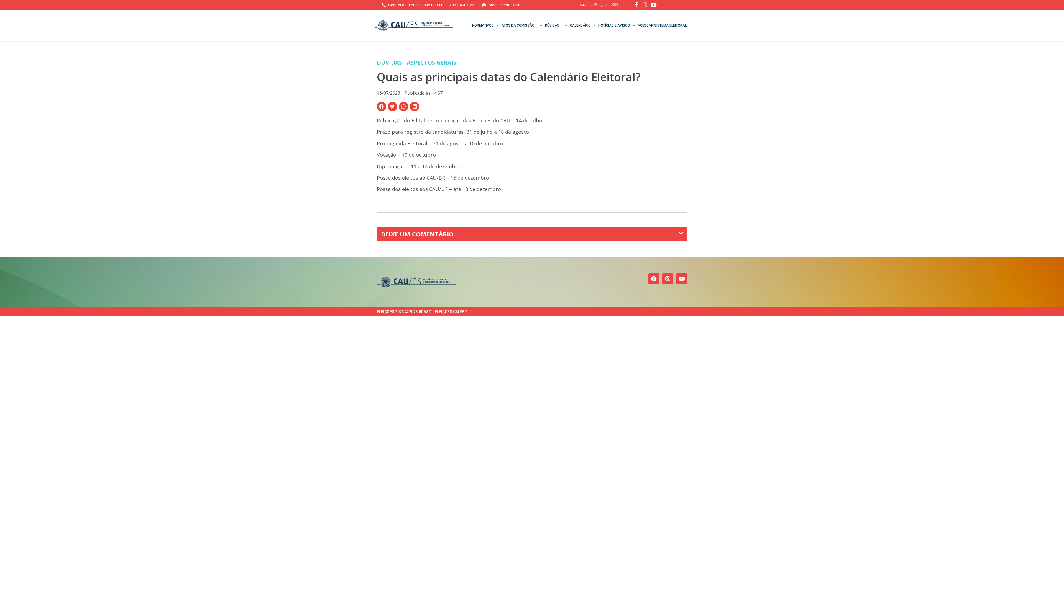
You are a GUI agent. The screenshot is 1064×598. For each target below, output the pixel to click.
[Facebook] (653, 278)
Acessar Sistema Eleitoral (662, 25)
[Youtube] (681, 278)
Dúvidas (552, 25)
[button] (381, 106)
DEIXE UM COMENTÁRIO (417, 234)
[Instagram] (667, 278)
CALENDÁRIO (580, 25)
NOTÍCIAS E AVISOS (614, 25)
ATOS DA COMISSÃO (518, 25)
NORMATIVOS (483, 25)
